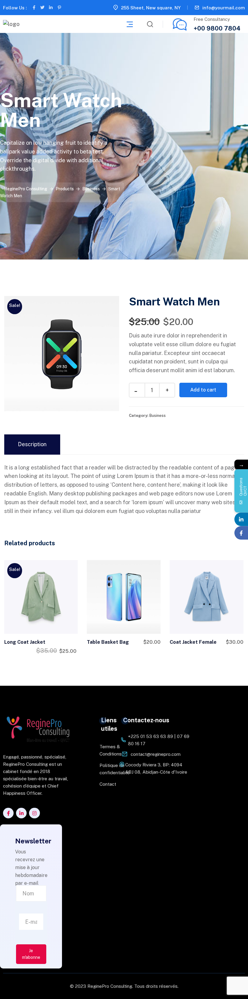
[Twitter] (42, 7)
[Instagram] (34, 813)
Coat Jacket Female (193, 642)
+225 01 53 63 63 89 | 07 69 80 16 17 (158, 740)
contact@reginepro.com (156, 754)
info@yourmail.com (223, 7)
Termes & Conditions (105, 750)
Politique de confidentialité (105, 769)
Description (32, 444)
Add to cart (203, 390)
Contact (105, 784)
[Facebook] (241, 533)
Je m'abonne (31, 954)
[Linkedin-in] (51, 7)
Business (157, 415)
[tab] (32, 444)
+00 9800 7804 (217, 28)
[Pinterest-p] (59, 7)
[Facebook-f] (34, 7)
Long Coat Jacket (24, 642)
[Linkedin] (241, 519)
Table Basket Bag (108, 642)
